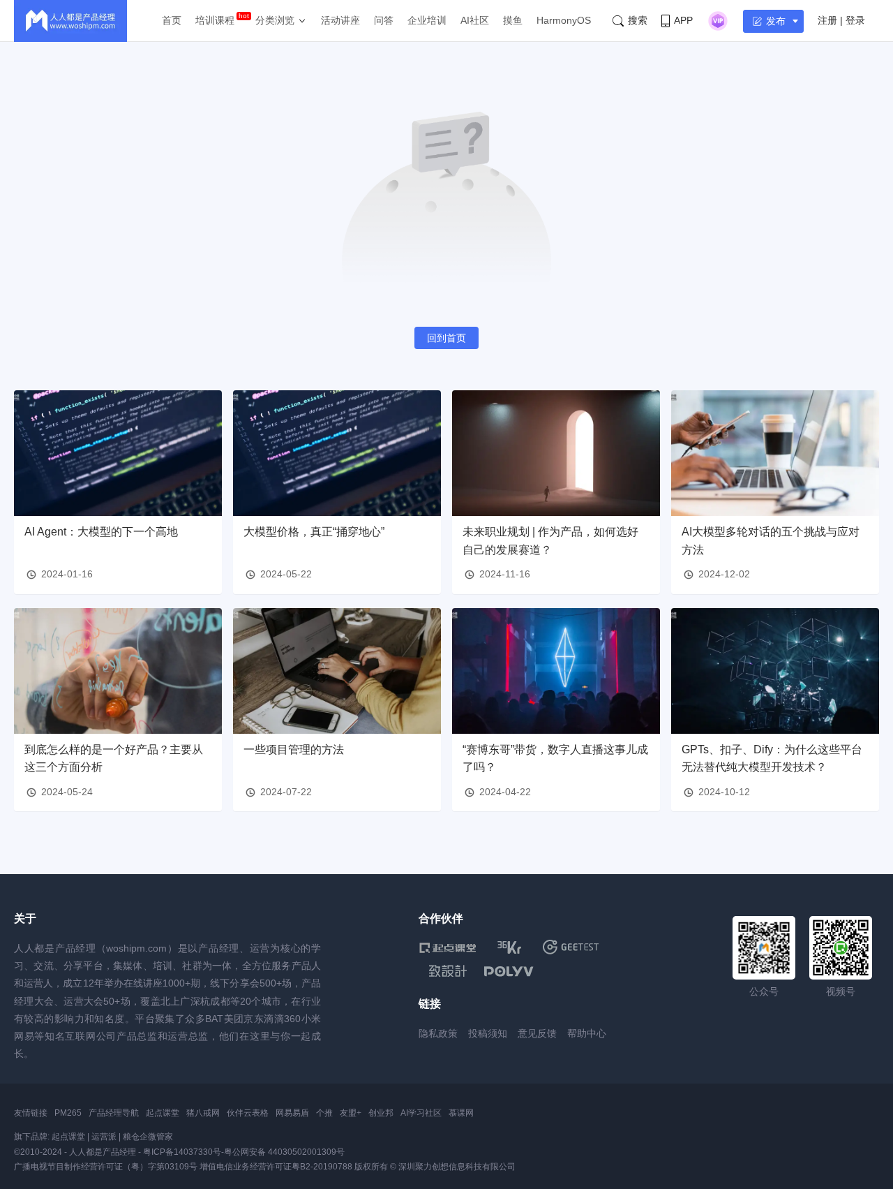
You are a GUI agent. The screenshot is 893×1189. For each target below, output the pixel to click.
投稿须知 (487, 1033)
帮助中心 (586, 1033)
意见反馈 (537, 1033)
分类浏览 (274, 20)
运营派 (104, 1137)
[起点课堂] (447, 947)
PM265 (68, 1113)
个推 (324, 1113)
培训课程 (214, 20)
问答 (383, 20)
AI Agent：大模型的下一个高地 (101, 532)
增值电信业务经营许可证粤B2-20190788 (276, 1167)
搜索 (637, 20)
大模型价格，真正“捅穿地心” (313, 532)
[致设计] (448, 971)
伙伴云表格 (248, 1113)
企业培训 (426, 20)
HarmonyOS (563, 20)
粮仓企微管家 (148, 1137)
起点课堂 (162, 1113)
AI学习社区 (421, 1113)
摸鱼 (513, 20)
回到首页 (446, 338)
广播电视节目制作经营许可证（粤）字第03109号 (105, 1167)
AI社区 (474, 20)
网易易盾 (292, 1113)
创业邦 (380, 1113)
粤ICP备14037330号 (182, 1152)
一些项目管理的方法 (293, 749)
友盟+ (350, 1113)
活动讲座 (340, 20)
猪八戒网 (203, 1113)
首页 (171, 20)
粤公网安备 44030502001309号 (284, 1152)
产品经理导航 (114, 1113)
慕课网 (461, 1113)
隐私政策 (438, 1033)
